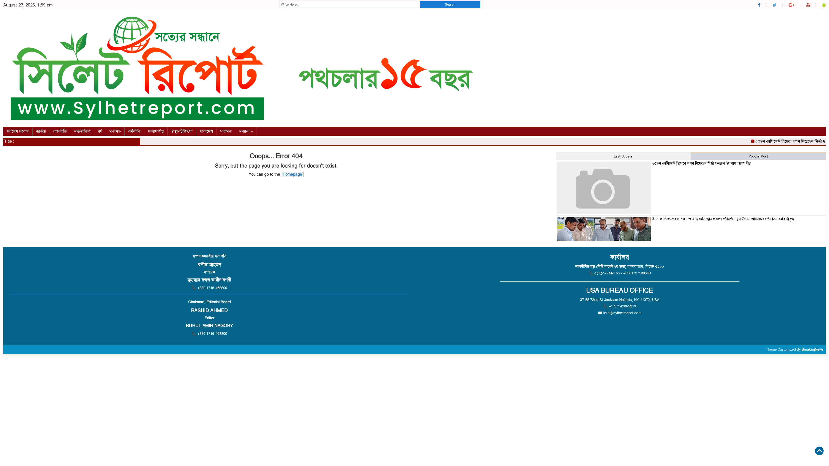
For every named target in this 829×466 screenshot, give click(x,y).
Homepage (292, 174)
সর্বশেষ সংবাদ (18, 131)
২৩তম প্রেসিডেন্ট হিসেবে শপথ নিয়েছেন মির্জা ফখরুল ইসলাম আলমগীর (701, 163)
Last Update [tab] (623, 156)
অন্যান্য (245, 131)
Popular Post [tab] (758, 156)
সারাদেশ (206, 131)
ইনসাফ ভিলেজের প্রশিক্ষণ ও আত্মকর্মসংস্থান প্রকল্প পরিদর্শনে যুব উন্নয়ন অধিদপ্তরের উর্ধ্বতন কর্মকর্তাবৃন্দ (723, 219)
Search (450, 4)
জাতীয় (41, 131)
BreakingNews (813, 349)
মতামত (115, 131)
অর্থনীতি (134, 131)
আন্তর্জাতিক (82, 131)
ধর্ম (100, 131)
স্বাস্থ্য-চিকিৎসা (182, 131)
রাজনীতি (60, 131)
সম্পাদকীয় (156, 131)
